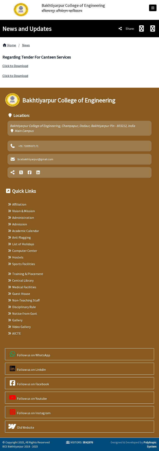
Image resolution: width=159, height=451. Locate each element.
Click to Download (15, 66)
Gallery (17, 320)
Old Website (25, 427)
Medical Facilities (24, 287)
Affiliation (19, 204)
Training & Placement (27, 274)
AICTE (16, 333)
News (26, 45)
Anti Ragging (21, 237)
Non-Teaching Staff (26, 300)
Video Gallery (21, 327)
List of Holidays (23, 244)
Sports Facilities (23, 264)
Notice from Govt (24, 313)
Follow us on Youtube (31, 398)
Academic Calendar (25, 231)
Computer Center (24, 251)
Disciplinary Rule (24, 307)
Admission (19, 224)
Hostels (17, 257)
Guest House (21, 294)
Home (11, 45)
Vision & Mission (23, 211)
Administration (23, 217)
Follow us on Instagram (33, 413)
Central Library (23, 280)
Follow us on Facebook (32, 384)
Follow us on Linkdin (31, 369)
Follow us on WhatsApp (33, 355)
